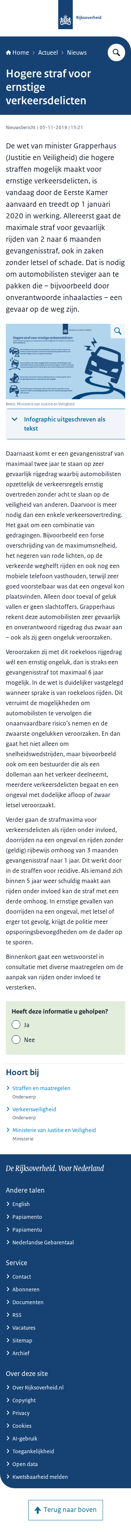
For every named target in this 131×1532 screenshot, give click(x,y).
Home (20, 52)
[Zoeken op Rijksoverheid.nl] (116, 52)
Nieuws (77, 52)
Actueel (48, 52)
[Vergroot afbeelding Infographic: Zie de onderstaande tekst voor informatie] (118, 331)
